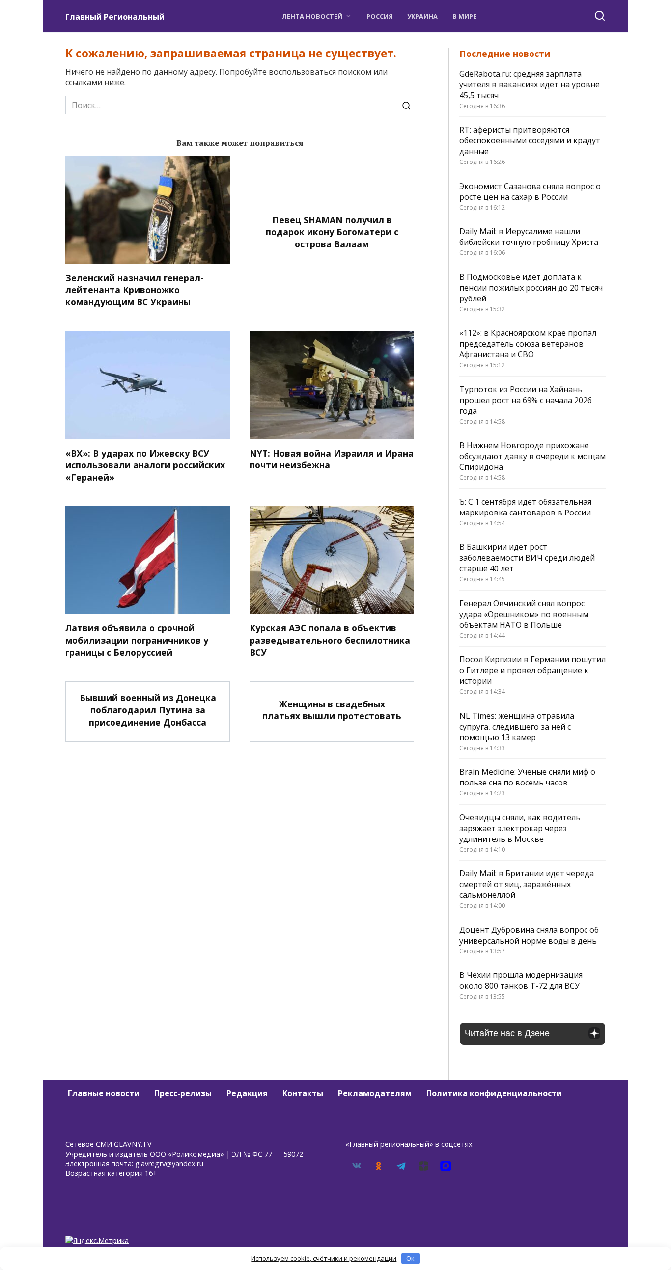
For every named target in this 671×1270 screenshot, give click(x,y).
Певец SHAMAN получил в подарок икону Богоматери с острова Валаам (332, 231)
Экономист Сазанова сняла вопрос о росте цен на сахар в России (530, 191)
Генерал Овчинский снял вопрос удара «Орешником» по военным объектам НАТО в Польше (523, 614)
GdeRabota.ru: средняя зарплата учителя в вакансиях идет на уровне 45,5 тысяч (529, 84)
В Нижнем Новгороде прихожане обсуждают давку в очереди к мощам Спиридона (532, 456)
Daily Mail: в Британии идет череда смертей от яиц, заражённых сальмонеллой (526, 884)
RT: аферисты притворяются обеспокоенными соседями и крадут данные (529, 140)
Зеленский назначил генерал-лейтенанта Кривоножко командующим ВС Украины (134, 289)
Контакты (302, 1093)
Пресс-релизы (183, 1093)
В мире (464, 16)
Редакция (247, 1093)
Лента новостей (312, 16)
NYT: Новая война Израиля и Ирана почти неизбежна (332, 459)
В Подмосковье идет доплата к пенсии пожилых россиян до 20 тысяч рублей (531, 287)
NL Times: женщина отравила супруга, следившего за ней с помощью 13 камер (516, 726)
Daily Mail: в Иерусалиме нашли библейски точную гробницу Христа (528, 236)
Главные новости (104, 1093)
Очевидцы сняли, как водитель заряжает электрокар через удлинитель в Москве (520, 828)
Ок (410, 1258)
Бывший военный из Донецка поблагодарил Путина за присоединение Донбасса (148, 710)
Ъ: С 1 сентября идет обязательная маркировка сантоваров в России (525, 507)
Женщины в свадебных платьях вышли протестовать (331, 710)
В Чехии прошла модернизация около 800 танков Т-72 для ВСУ (521, 980)
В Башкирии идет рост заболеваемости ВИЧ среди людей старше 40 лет (527, 557)
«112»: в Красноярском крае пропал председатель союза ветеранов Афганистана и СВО (527, 343)
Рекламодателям (375, 1093)
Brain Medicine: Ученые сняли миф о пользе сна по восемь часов (527, 777)
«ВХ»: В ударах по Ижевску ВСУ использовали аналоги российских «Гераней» (145, 465)
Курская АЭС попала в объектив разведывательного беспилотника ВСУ (330, 640)
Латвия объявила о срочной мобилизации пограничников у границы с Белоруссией (136, 640)
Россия (379, 16)
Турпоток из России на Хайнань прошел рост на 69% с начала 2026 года (525, 400)
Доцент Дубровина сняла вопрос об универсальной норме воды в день (529, 935)
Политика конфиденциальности (494, 1093)
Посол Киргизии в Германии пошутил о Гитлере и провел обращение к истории (532, 670)
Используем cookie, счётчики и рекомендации (323, 1258)
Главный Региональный (115, 16)
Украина (422, 16)
